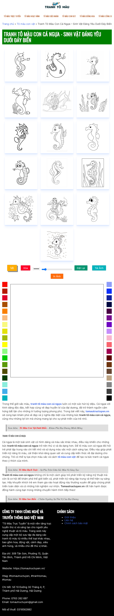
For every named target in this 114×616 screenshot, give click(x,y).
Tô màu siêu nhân (50, 16)
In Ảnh (57, 276)
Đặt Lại (81, 268)
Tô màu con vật (69, 16)
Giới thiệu (70, 517)
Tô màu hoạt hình (32, 16)
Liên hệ (68, 520)
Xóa (25, 268)
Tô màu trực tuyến (12, 16)
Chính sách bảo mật (76, 523)
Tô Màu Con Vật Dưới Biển (33, 428)
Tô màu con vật (26, 23)
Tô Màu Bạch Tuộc (28, 469)
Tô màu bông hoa (87, 16)
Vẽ (12, 268)
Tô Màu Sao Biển (27, 499)
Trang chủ (8, 23)
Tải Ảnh (99, 268)
